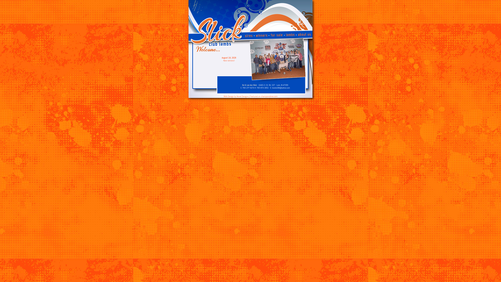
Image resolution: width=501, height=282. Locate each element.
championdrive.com (269, 96)
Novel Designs (243, 96)
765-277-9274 (248, 87)
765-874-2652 (263, 87)
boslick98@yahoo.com (281, 87)
